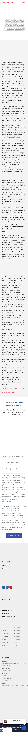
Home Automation (8, 392)
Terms (10, 501)
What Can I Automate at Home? (13, 388)
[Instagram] (7, 587)
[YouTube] (10, 587)
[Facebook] (3, 587)
